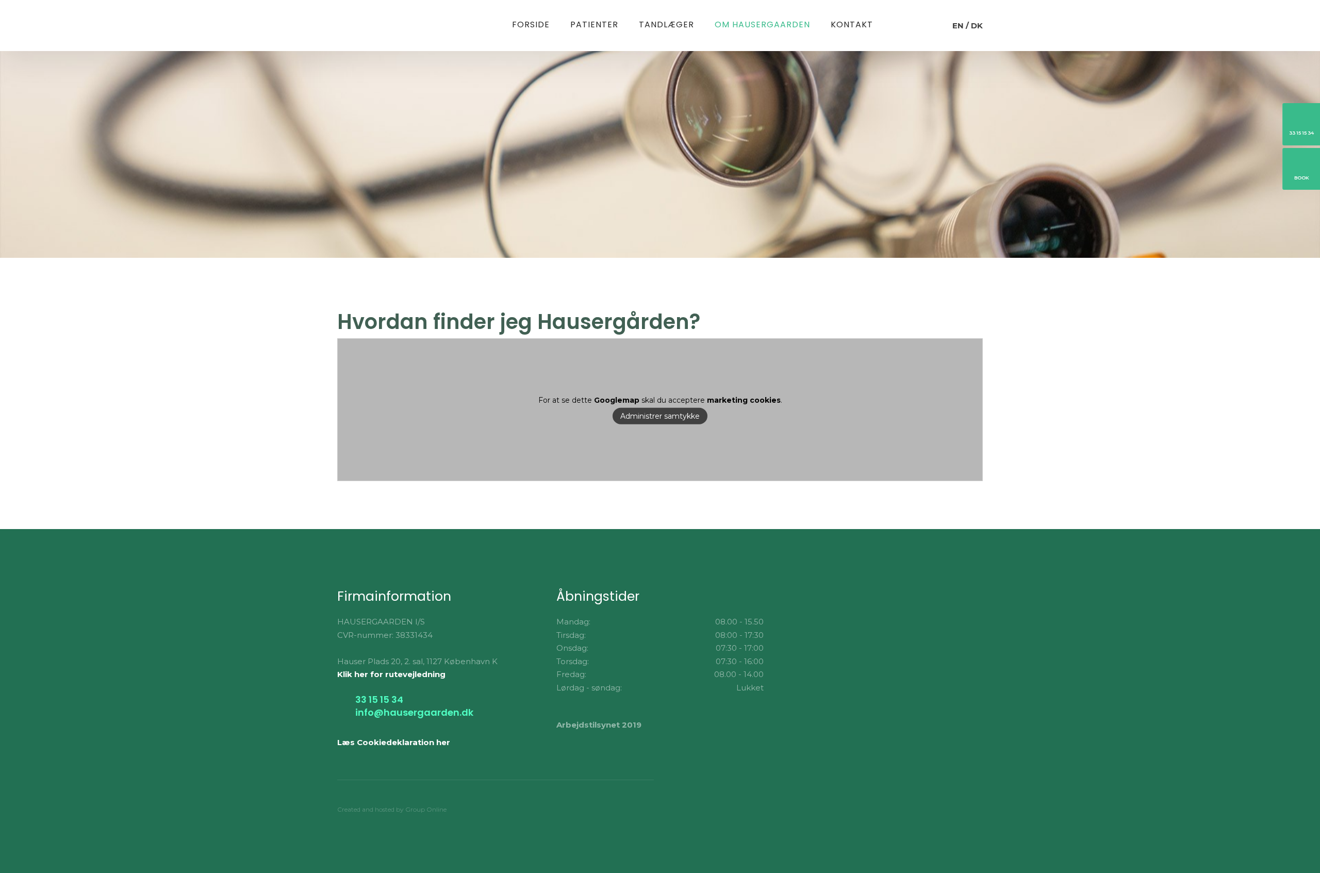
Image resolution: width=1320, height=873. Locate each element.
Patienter (594, 24)
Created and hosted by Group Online (392, 809)
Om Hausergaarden (762, 24)
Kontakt (852, 24)
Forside (531, 24)
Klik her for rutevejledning (391, 674)
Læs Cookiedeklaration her (393, 742)
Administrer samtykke (660, 416)
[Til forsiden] (387, 25)
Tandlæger (666, 24)
